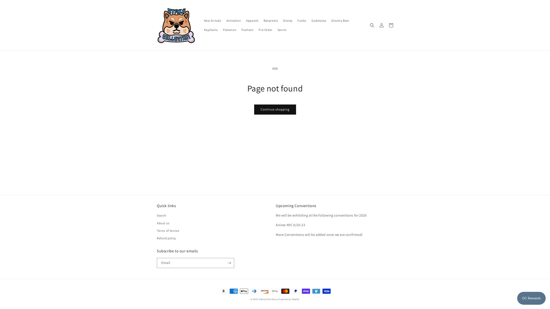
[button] (372, 25)
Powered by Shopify (289, 299)
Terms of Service (168, 231)
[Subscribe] (229, 263)
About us (163, 223)
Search (161, 215)
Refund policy (166, 238)
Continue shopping (275, 109)
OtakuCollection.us (268, 299)
